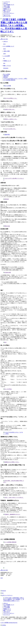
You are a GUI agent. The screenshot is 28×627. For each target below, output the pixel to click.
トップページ (6, 1)
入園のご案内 (6, 6)
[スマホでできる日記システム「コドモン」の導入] (14, 433)
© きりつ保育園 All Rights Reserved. (9, 622)
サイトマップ (6, 14)
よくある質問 (6, 7)
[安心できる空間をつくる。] (10, 98)
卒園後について (7, 8)
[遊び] (5, 342)
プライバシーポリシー (8, 13)
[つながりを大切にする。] (9, 128)
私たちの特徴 (6, 74)
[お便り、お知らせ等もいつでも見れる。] (13, 497)
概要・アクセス (7, 10)
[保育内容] (6, 199)
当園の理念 (6, 75)
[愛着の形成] (6, 226)
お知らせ (5, 3)
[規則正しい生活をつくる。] (10, 119)
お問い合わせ (6, 11)
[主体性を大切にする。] (9, 109)
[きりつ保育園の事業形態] (9, 542)
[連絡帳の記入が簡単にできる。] (11, 462)
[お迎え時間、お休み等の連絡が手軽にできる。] (14, 482)
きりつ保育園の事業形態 (9, 80)
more (2, 577)
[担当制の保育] (7, 272)
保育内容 (5, 77)
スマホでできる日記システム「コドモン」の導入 (15, 78)
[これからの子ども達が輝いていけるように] (14, 179)
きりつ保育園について (8, 4)
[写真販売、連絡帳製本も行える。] (12, 514)
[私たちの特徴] (7, 85)
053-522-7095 (7, 16)
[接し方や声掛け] (7, 389)
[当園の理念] (6, 134)
